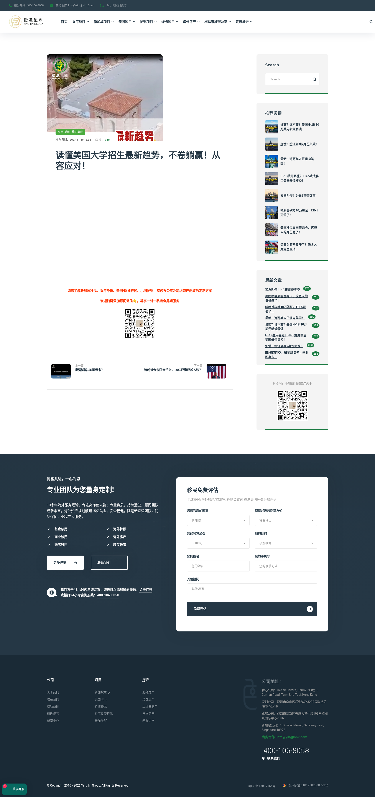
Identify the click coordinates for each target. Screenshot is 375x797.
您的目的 (261, 533)
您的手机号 (262, 556)
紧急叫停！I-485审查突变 (298, 196)
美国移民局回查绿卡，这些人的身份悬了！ (286, 298)
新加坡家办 (102, 692)
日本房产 (148, 713)
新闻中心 (53, 720)
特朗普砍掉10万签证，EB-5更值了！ (285, 309)
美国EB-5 (101, 699)
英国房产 (148, 699)
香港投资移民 (104, 713)
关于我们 (53, 692)
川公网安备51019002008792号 (307, 785)
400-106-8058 (35, 5)
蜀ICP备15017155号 (262, 786)
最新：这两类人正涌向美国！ (285, 318)
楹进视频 (53, 713)
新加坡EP (101, 720)
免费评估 (200, 609)
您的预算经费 (196, 533)
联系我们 (103, 563)
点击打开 (145, 590)
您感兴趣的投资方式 (268, 510)
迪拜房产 (148, 692)
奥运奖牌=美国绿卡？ (89, 370)
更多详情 (59, 563)
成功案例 (53, 706)
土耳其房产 (150, 706)
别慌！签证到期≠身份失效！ (299, 144)
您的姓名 (193, 556)
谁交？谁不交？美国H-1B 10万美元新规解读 (286, 326)
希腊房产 (148, 720)
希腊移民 (101, 706)
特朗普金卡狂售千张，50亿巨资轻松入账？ (173, 370)
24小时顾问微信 (117, 5)
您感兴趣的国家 (197, 510)
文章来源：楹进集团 (70, 131)
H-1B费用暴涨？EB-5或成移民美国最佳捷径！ (285, 337)
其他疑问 (193, 579)
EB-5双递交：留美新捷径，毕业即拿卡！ (286, 355)
